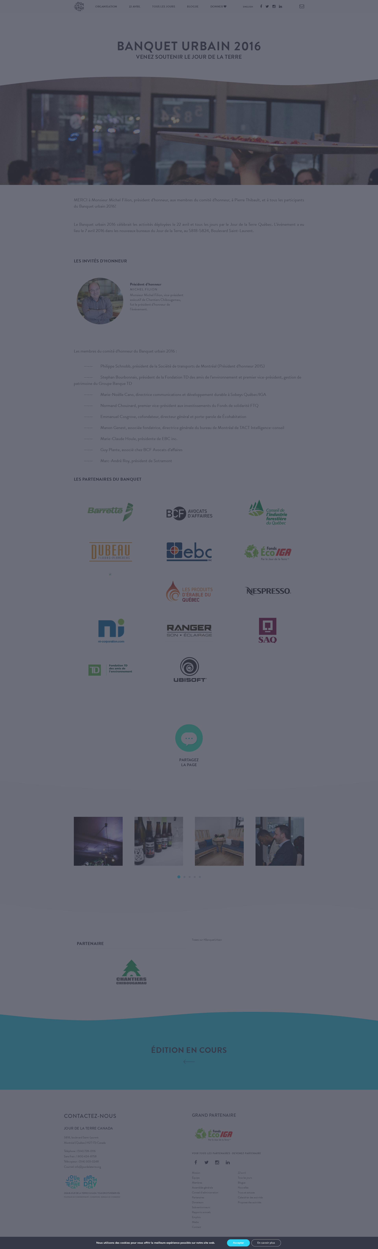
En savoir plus (266, 1243)
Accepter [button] (238, 1243)
